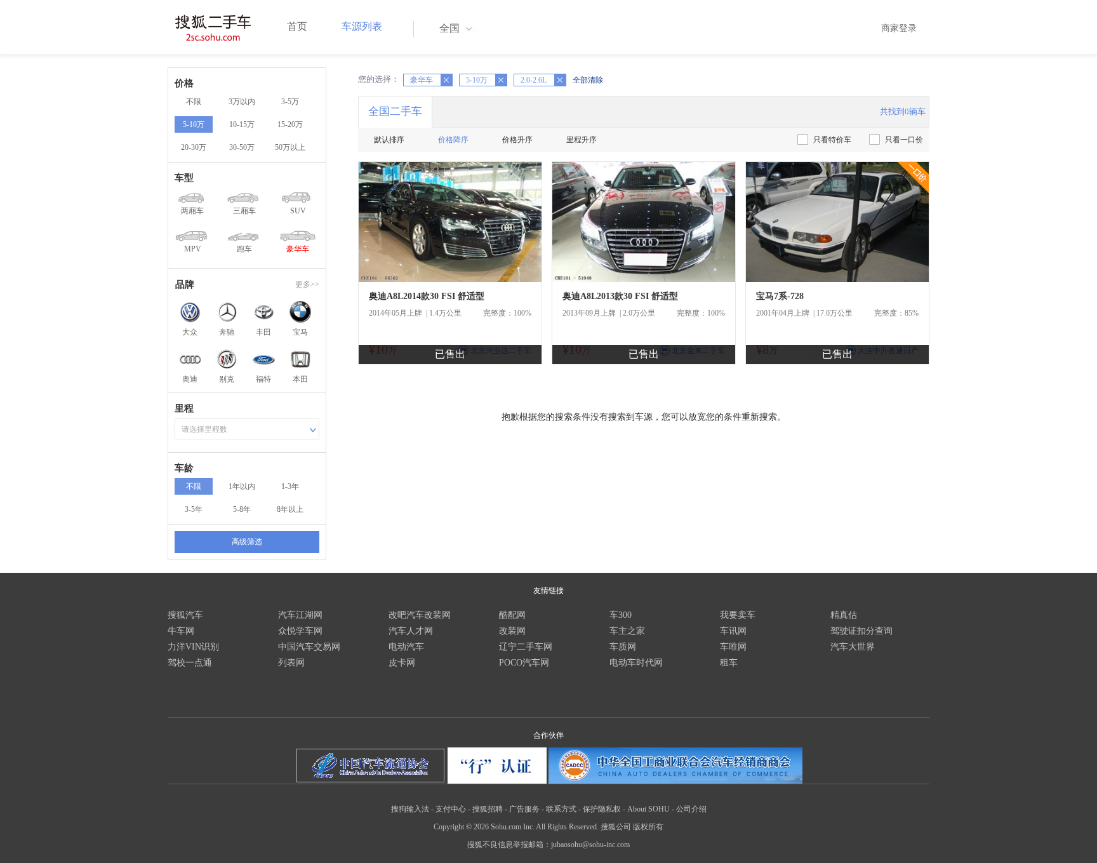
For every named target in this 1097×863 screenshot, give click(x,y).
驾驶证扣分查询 (861, 631)
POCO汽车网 (524, 662)
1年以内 (242, 486)
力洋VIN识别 (193, 647)
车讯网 (733, 631)
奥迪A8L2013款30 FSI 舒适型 (620, 296)
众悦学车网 (300, 631)
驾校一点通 (190, 662)
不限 (193, 101)
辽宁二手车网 (525, 647)
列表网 (291, 662)
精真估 (843, 615)
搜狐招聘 (487, 809)
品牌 (184, 284)
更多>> (307, 284)
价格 (184, 83)
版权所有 (648, 826)
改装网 (512, 631)
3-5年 (194, 509)
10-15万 (242, 124)
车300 (620, 615)
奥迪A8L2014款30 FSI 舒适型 (426, 296)
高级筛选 (247, 541)
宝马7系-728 (780, 296)
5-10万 (193, 124)
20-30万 (193, 147)
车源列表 (362, 26)
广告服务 (524, 809)
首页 (297, 26)
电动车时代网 (636, 662)
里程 (184, 408)
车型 (184, 178)
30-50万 (242, 147)
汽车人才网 (411, 631)
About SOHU (648, 809)
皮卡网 (402, 662)
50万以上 (290, 147)
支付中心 (450, 809)
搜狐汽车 (185, 615)
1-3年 (290, 486)
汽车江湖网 (300, 615)
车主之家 (627, 631)
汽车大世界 (852, 647)
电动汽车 (406, 647)
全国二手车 (395, 111)
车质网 (622, 647)
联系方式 (561, 809)
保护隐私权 (602, 809)
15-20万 (290, 124)
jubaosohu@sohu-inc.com (590, 844)
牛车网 (181, 631)
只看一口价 (904, 139)
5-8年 (242, 509)
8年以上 (290, 509)
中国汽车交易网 (309, 647)
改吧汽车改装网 (420, 615)
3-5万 (290, 101)
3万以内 (242, 101)
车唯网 (733, 647)
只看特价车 (832, 139)
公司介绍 (691, 809)
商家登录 (899, 28)
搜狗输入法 (410, 809)
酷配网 (512, 615)
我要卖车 (737, 615)
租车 (729, 662)
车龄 (184, 468)
